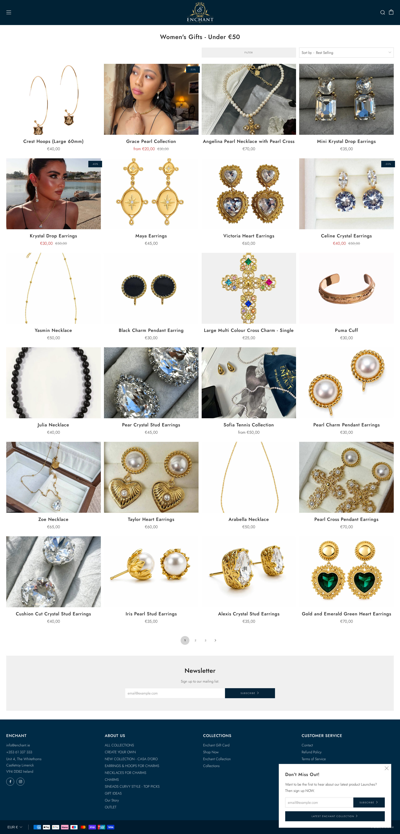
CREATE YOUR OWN (120, 752)
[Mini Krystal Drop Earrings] (346, 99)
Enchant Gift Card (216, 745)
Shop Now (211, 752)
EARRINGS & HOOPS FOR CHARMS (132, 765)
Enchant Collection (217, 758)
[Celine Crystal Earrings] (346, 193)
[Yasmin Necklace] (53, 288)
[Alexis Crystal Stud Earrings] (249, 571)
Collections (211, 765)
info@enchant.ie (18, 745)
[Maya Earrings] (151, 193)
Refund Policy (311, 752)
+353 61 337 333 (19, 752)
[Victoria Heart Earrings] (249, 193)
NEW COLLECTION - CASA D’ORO (131, 758)
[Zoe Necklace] (53, 477)
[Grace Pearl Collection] (151, 99)
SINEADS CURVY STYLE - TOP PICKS (132, 786)
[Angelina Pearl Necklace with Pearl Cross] (249, 99)
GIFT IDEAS (113, 793)
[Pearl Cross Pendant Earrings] (346, 477)
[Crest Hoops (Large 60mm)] (53, 99)
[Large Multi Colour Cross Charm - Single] (249, 288)
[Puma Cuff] (346, 288)
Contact (307, 745)
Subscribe (248, 693)
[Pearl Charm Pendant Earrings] (346, 382)
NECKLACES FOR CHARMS (125, 772)
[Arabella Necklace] (249, 477)
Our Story (112, 800)
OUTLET (110, 807)
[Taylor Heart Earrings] (151, 477)
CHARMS (112, 779)
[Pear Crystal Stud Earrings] (151, 382)
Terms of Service (314, 758)
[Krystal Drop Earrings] (53, 193)
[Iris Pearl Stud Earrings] (151, 571)
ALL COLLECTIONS (119, 745)
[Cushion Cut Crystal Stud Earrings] (53, 571)
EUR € (13, 827)
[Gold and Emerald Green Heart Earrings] (346, 571)
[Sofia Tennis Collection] (249, 382)
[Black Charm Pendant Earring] (151, 288)
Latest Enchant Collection (333, 816)
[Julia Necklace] (53, 382)
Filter (249, 52)
